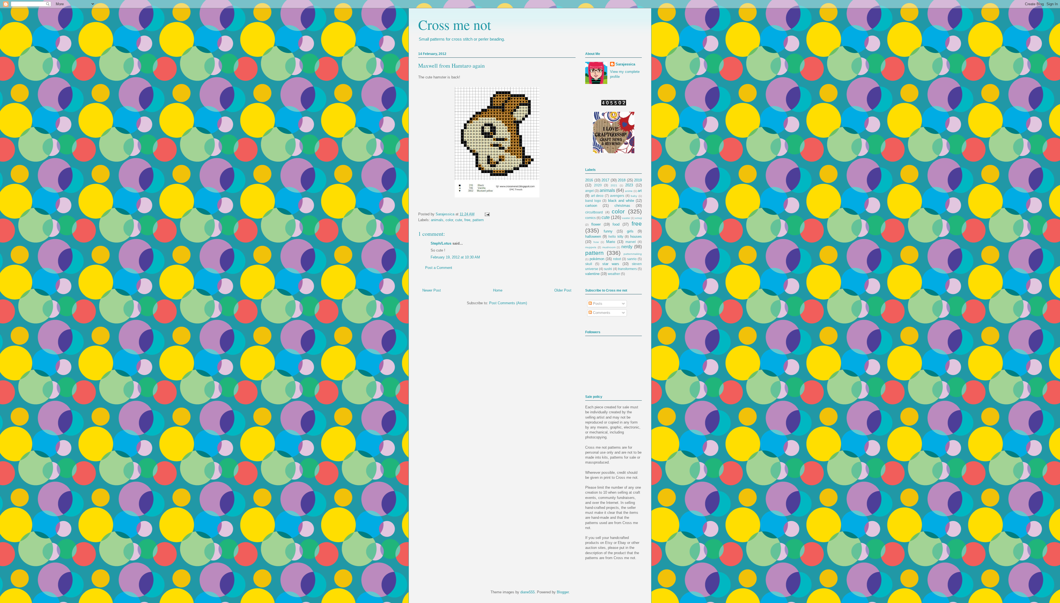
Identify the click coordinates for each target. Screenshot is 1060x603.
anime (629, 190)
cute (458, 220)
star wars (610, 264)
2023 (629, 185)
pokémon (597, 259)
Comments (601, 313)
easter (626, 217)
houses (636, 236)
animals (437, 220)
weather (614, 274)
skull (588, 264)
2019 (638, 180)
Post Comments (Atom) (508, 303)
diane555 (527, 592)
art (640, 191)
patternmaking (633, 253)
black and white (621, 201)
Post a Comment (438, 268)
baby (634, 195)
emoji (638, 217)
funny (608, 231)
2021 (614, 185)
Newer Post (431, 290)
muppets (590, 247)
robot (617, 259)
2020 (598, 185)
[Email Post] (486, 214)
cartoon (591, 205)
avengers (617, 195)
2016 (589, 180)
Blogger (563, 592)
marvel (631, 242)
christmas (622, 205)
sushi (608, 269)
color (449, 220)
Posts (597, 304)
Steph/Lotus (441, 243)
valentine (592, 274)
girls (630, 231)
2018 (622, 180)
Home (497, 290)
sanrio (632, 259)
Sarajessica (445, 214)
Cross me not (454, 24)
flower (596, 224)
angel (589, 190)
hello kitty (615, 236)
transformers (627, 269)
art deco (597, 195)
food (616, 224)
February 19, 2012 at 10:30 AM (455, 257)
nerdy (626, 246)
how (596, 242)
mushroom (609, 247)
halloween (593, 236)
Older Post (562, 290)
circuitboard (594, 212)
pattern (478, 220)
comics (590, 217)
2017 (605, 180)
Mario (610, 242)
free (467, 220)
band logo (593, 200)
